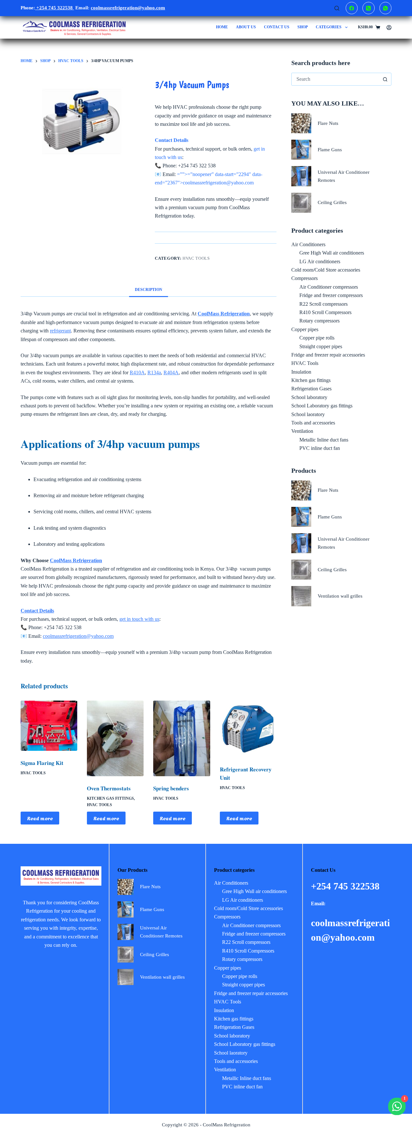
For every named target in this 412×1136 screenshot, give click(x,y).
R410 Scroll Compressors (325, 312)
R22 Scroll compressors (323, 304)
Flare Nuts (328, 123)
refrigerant (60, 330)
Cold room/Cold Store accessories (325, 270)
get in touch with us (139, 619)
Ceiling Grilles (332, 202)
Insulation (301, 372)
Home (222, 27)
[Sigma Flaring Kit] (49, 726)
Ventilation (302, 431)
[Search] (336, 8)
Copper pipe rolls (316, 337)
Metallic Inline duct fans (323, 439)
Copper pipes (304, 329)
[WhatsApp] (385, 8)
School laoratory (308, 414)
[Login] (389, 27)
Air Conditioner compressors (328, 287)
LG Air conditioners (319, 261)
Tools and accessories (313, 422)
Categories (329, 27)
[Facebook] (352, 8)
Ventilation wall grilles (340, 596)
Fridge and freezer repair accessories (328, 355)
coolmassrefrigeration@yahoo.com (78, 636)
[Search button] (385, 79)
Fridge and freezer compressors (331, 295)
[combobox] (335, 79)
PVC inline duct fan (319, 448)
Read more (40, 818)
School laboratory (309, 397)
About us (246, 27)
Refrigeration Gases (311, 388)
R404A (171, 372)
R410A (137, 372)
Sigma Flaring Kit (42, 763)
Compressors (304, 278)
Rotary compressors (319, 320)
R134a (154, 372)
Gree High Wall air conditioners (331, 253)
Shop (302, 27)
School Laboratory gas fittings (321, 405)
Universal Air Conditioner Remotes (344, 176)
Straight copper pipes (320, 346)
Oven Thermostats (109, 788)
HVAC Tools (196, 258)
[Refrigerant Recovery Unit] (248, 729)
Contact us (276, 27)
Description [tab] (148, 289)
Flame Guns (330, 149)
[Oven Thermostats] (115, 738)
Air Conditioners (308, 244)
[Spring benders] (181, 738)
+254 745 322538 (54, 7)
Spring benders (171, 788)
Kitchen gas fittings (110, 798)
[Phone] (368, 8)
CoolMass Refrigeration (76, 560)
